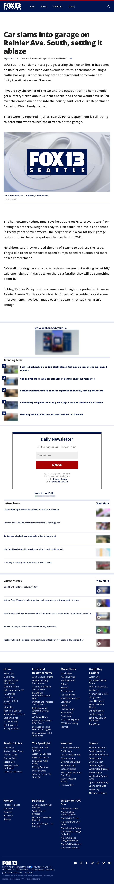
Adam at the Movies (99, 693)
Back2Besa (94, 724)
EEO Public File (11, 725)
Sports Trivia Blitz (97, 785)
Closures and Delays (70, 761)
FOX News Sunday (69, 723)
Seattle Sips (9, 761)
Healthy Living (67, 708)
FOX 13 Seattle (23, 58)
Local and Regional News (42, 670)
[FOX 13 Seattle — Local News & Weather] (13, 6)
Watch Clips (9, 747)
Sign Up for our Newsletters (11, 681)
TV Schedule (9, 693)
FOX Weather (67, 785)
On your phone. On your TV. (51, 328)
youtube (75, 863)
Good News (66, 716)
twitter (103, 863)
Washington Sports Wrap (98, 777)
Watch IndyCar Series (71, 828)
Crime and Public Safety (40, 762)
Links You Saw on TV (14, 690)
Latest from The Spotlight (40, 749)
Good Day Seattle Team (97, 681)
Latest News (12, 503)
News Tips (9, 673)
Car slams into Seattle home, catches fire (26, 195)
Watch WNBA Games (71, 844)
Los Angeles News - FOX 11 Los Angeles (41, 728)
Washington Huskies (99, 768)
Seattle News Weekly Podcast (42, 806)
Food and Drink (68, 694)
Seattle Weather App (70, 754)
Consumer (66, 701)
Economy (8, 815)
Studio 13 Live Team (13, 751)
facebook (86, 863)
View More (102, 503)
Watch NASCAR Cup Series (70, 823)
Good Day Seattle (95, 670)
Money (8, 800)
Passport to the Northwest (11, 766)
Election (64, 687)
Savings (7, 819)
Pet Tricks (94, 690)
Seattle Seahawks (97, 747)
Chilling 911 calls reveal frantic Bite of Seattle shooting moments (57, 378)
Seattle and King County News (40, 681)
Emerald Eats (10, 758)
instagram (81, 863)
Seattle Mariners (97, 751)
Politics (64, 684)
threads (98, 863)
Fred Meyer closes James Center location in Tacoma (28, 562)
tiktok (92, 863)
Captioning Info (11, 717)
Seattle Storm (95, 758)
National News (68, 680)
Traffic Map (66, 751)
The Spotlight (41, 743)
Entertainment (67, 691)
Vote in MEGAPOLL (98, 686)
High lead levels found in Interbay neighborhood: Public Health (33, 549)
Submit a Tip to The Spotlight (41, 775)
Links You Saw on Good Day (97, 719)
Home (8, 669)
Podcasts (38, 800)
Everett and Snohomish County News (41, 695)
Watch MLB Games (70, 818)
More (71, 6)
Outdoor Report (96, 714)
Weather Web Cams (70, 747)
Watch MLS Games (70, 847)
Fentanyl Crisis (39, 770)
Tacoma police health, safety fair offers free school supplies (32, 522)
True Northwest (96, 700)
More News (68, 669)
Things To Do (95, 697)
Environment (67, 712)
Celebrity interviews (13, 771)
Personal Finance (12, 804)
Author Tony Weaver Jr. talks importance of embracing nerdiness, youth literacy (41, 600)
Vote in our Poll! (44, 493)
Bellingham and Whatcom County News (40, 711)
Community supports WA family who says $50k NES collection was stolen (61, 402)
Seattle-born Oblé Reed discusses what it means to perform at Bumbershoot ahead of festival (47, 613)
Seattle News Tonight (42, 676)
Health (64, 705)
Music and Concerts (70, 698)
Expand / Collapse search (108, 6)
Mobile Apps (9, 676)
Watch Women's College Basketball (69, 839)
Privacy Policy (60, 479)
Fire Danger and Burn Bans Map (71, 774)
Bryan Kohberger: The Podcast (42, 825)
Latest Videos (13, 580)
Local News (66, 673)
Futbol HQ (94, 789)
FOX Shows (9, 697)
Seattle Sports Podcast (39, 812)
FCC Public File (11, 721)
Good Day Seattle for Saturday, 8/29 (20, 586)
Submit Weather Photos (96, 706)
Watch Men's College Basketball (71, 833)
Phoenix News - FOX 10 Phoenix (42, 734)
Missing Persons (40, 767)
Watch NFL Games (70, 808)
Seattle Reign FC (97, 765)
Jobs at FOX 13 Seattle (11, 702)
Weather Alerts (68, 758)
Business (8, 812)
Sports (93, 743)
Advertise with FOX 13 (14, 714)
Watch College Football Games (68, 813)
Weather (66, 743)
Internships (9, 707)
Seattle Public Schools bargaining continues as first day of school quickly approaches (44, 639)
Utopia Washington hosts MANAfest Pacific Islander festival (31, 509)
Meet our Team (11, 686)
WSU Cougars (95, 772)
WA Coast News (40, 717)
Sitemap (64, 726)
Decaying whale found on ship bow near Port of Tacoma (51, 414)
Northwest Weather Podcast (41, 818)
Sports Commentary (99, 782)
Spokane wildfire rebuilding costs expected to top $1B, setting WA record (61, 390)
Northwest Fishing (98, 793)
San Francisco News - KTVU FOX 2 (42, 722)
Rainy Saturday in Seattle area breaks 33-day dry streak (30, 626)
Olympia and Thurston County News (42, 703)
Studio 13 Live (13, 743)
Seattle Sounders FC (99, 754)
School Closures (96, 710)
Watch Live (94, 676)
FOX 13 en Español (70, 719)
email (109, 863)
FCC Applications (12, 728)
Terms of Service (59, 481)
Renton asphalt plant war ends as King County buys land (30, 536)
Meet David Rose (40, 757)
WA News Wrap (68, 676)
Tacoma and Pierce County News (41, 688)
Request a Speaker (13, 710)
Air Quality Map (68, 765)
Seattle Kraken (96, 761)
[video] (103, 590)
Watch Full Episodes (41, 753)
